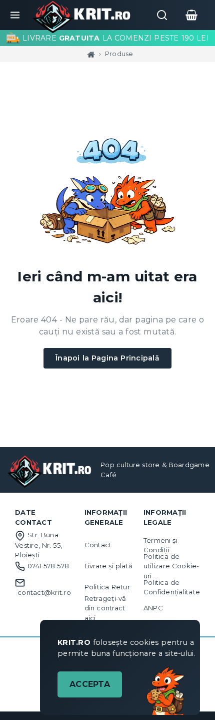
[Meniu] (15, 15)
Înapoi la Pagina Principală (108, 358)
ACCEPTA (90, 684)
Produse (119, 54)
